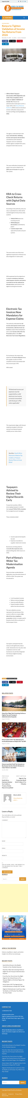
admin (15, 37)
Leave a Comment (22, 37)
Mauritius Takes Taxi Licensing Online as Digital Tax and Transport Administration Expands (14, 715)
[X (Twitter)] (21, 1)
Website (4, 855)
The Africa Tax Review (16, 1090)
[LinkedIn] (25, 1)
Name (4, 841)
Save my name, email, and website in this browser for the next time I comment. (13, 866)
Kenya (15, 678)
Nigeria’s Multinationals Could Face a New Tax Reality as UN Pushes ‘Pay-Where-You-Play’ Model (14, 990)
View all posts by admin (17, 799)
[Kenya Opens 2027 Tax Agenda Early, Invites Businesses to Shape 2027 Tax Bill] (14, 730)
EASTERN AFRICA (5, 23)
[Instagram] (23, 1)
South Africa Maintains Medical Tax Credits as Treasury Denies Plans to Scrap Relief (15, 457)
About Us (4, 1094)
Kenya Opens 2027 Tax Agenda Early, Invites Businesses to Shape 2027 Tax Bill (14, 740)
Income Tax (10, 678)
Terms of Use (5, 1095)
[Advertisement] (14, 78)
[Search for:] (14, 879)
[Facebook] (19, 1)
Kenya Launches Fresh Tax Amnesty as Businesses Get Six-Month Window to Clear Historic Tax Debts (13, 765)
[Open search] (24, 18)
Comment (5, 820)
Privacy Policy (18, 1094)
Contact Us (11, 1094)
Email (4, 848)
